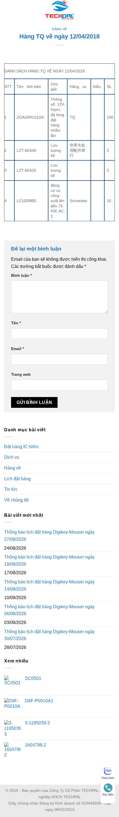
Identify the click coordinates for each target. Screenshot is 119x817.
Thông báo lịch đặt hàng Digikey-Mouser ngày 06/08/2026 (49, 610)
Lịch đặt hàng (17, 478)
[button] (7, 9)
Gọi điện (108, 794)
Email (17, 348)
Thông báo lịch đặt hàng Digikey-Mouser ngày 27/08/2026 (49, 536)
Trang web (21, 374)
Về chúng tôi (16, 500)
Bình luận (21, 275)
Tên (16, 323)
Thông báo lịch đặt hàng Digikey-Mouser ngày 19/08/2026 (49, 561)
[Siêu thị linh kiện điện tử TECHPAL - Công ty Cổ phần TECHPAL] (60, 9)
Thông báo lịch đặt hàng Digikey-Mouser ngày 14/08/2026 (49, 585)
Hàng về (59, 29)
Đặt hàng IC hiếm (21, 446)
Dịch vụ (11, 457)
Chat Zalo (108, 777)
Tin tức (11, 489)
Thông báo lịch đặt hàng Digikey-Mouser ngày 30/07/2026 (49, 635)
